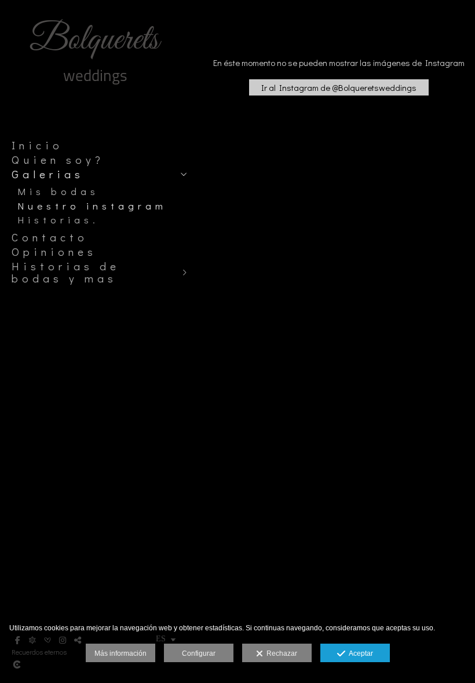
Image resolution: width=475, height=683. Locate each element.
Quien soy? (58, 160)
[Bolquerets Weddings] (96, 91)
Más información (120, 653)
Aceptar (359, 653)
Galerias (48, 174)
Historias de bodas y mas (66, 272)
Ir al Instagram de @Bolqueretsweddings (338, 87)
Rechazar (280, 653)
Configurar (198, 653)
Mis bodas (58, 191)
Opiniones (54, 252)
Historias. (58, 219)
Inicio (37, 145)
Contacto (50, 237)
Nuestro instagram (92, 205)
